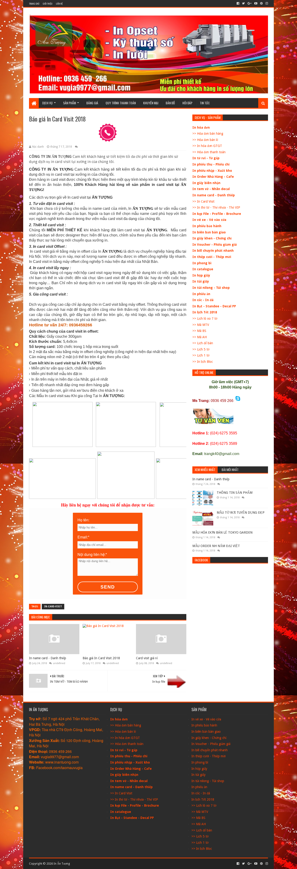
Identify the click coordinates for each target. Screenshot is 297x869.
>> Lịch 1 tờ (200, 355)
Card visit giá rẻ (147, 658)
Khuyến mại (150, 102)
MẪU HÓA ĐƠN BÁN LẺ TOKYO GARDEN (222, 532)
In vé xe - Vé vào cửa (209, 220)
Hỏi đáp (187, 102)
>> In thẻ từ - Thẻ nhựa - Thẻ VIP (216, 207)
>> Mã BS (199, 331)
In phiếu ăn (201, 294)
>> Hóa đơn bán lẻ (205, 140)
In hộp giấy (201, 275)
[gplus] (249, 3)
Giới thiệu (47, 3)
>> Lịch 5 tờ (200, 349)
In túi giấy (200, 281)
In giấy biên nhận (206, 183)
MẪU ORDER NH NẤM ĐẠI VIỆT (216, 546)
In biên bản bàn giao (209, 232)
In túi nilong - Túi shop (211, 288)
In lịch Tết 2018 (204, 312)
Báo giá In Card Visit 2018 (101, 658)
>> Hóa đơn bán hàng (207, 133)
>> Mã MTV (200, 325)
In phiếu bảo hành (206, 226)
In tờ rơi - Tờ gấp (206, 158)
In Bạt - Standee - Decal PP (214, 306)
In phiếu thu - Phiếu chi (210, 164)
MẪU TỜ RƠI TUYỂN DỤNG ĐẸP (241, 512)
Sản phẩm (69, 102)
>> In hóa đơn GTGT (207, 146)
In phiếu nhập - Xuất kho (212, 170)
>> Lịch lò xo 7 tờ (204, 318)
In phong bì (201, 263)
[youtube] (255, 3)
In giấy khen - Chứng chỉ (212, 238)
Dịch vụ (47, 102)
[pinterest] (261, 3)
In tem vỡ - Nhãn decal (211, 189)
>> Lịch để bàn (202, 343)
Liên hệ (59, 3)
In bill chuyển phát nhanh (213, 250)
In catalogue (202, 269)
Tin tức (205, 102)
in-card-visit (53, 606)
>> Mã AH (199, 337)
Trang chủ (34, 3)
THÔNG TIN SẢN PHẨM (234, 492)
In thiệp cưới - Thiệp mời (211, 257)
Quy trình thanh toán (121, 102)
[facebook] (238, 3)
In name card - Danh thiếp (47, 658)
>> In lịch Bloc (202, 361)
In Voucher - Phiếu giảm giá (214, 244)
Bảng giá (92, 102)
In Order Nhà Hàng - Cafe (213, 176)
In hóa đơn (201, 127)
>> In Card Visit (203, 201)
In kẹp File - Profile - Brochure (216, 214)
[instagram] (266, 3)
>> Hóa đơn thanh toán (209, 152)
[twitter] (243, 3)
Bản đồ (170, 102)
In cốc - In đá (202, 300)
